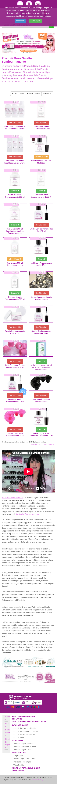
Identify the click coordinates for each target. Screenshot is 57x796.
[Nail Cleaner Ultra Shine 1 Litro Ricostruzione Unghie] (15, 143)
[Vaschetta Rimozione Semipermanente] (41, 382)
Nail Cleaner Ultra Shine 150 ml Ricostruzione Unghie (15, 128)
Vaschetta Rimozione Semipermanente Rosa (15, 434)
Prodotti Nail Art (19, 737)
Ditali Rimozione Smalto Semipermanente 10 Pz (14, 366)
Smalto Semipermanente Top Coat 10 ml (41, 230)
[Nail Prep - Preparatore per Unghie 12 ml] (41, 245)
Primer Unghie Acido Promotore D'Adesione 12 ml (41, 434)
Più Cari (48, 94)
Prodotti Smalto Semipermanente (25, 731)
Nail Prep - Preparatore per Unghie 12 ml (41, 264)
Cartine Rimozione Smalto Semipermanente (41, 298)
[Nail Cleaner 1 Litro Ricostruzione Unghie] (41, 109)
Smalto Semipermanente (23, 717)
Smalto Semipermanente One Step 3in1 (30, 721)
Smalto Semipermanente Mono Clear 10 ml (41, 332)
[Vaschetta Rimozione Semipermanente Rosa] (15, 416)
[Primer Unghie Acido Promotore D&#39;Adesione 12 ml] (41, 416)
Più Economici (34, 94)
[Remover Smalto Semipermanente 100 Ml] (15, 177)
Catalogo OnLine (20, 725)
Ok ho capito (35, 21)
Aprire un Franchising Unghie (26, 768)
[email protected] (37, 780)
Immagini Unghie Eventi (22, 750)
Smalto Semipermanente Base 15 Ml (15, 332)
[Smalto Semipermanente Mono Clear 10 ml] (41, 314)
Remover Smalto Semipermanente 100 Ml (15, 196)
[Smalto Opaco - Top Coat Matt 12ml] (41, 143)
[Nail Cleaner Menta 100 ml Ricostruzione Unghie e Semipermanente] (41, 348)
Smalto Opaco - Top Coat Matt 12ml (41, 162)
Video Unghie (18, 765)
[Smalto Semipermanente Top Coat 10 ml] (41, 211)
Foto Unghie (17, 740)
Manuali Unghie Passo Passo (24, 759)
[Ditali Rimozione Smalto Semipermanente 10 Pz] (15, 348)
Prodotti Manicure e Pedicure (24, 734)
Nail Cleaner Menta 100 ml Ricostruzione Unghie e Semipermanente (41, 367)
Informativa (20, 21)
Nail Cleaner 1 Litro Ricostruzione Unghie (41, 128)
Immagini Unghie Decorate (23, 744)
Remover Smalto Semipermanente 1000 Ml (41, 196)
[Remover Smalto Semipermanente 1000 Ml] (41, 177)
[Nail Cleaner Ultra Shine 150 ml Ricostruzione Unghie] (15, 109)
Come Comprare (9, 731)
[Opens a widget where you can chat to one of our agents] (46, 785)
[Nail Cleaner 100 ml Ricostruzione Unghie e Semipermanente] (15, 211)
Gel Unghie (17, 719)
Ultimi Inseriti (19, 94)
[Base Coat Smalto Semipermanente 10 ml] (15, 382)
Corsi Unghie (18, 770)
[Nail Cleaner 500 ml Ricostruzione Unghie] (15, 245)
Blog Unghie (18, 756)
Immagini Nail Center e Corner (24, 747)
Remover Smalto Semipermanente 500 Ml (15, 298)
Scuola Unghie (19, 753)
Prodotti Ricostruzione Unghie (24, 728)
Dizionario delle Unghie (22, 762)
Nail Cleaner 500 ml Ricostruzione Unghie (14, 264)
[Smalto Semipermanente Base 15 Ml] (15, 314)
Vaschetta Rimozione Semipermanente (41, 400)
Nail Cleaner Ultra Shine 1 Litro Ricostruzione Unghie (14, 162)
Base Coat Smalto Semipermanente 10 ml (15, 400)
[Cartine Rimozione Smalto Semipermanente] (41, 279)
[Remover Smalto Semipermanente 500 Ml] (15, 279)
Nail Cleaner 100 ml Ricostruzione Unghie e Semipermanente (15, 231)
